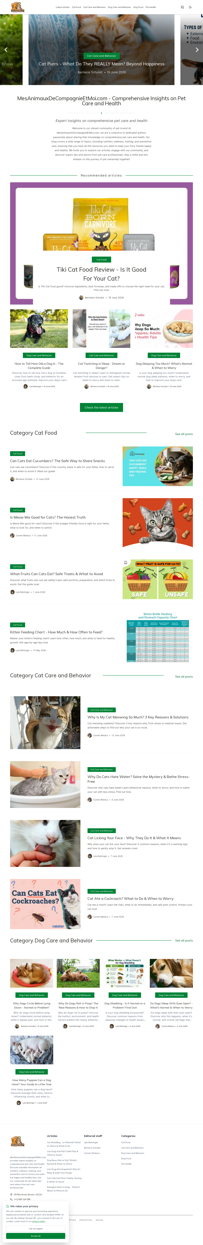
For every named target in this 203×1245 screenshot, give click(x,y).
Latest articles (63, 7)
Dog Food (138, 7)
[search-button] (182, 7)
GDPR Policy (70, 1220)
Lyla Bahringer (91, 1142)
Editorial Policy (86, 1220)
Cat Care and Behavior (94, 7)
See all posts (184, 434)
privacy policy (38, 1221)
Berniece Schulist (92, 1147)
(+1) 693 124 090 (22, 1199)
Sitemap (99, 1220)
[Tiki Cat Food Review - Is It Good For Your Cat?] (101, 243)
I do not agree (36, 1228)
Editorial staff (93, 1136)
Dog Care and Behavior (119, 7)
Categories (128, 1136)
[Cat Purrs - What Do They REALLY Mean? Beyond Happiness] (101, 49)
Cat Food (76, 7)
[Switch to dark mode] (190, 7)
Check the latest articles (101, 407)
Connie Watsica (92, 1153)
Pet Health (151, 7)
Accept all (35, 1236)
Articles (52, 1136)
